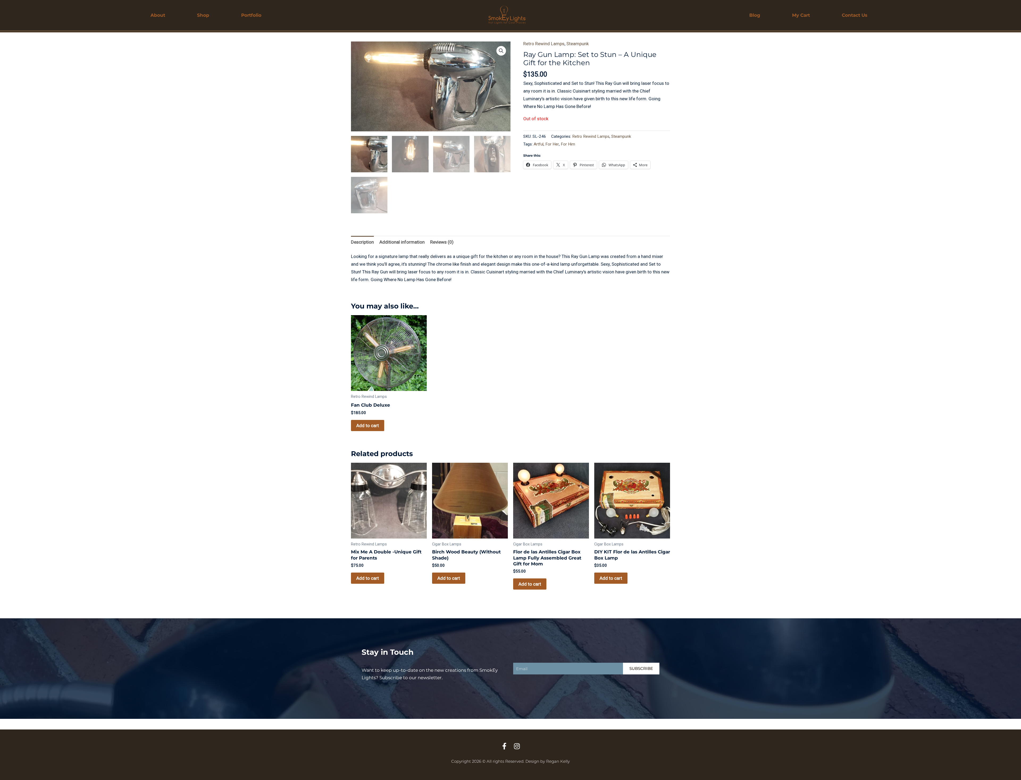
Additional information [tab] (402, 242)
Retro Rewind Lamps (543, 43)
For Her (552, 144)
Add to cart (367, 425)
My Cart (801, 15)
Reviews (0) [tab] (442, 242)
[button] (501, 51)
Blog (754, 15)
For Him (568, 144)
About (157, 15)
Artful (538, 144)
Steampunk (577, 43)
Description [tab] (362, 242)
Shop (203, 15)
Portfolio (251, 15)
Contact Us (854, 15)
